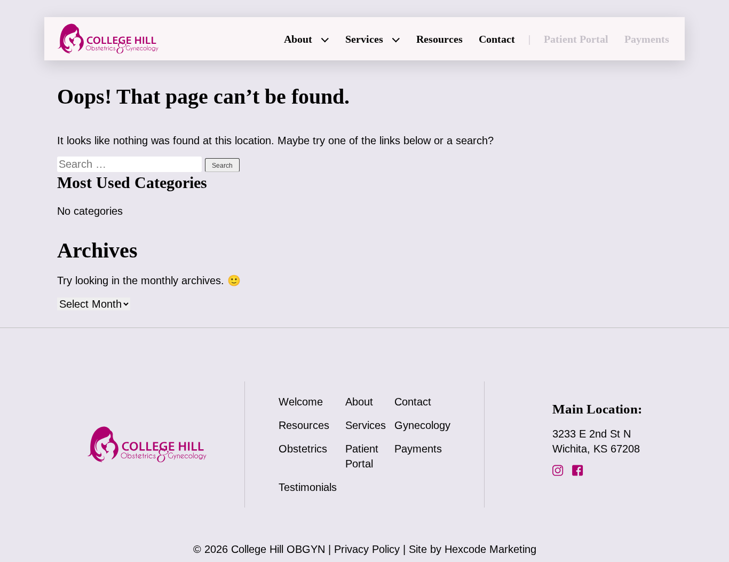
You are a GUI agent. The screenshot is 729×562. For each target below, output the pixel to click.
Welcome (301, 402)
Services (364, 39)
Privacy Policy (367, 549)
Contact (497, 39)
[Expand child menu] (325, 40)
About (298, 39)
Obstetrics (303, 449)
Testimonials (308, 487)
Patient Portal (576, 39)
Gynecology (422, 425)
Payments (646, 39)
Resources (439, 39)
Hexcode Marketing (490, 549)
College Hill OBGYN (278, 549)
